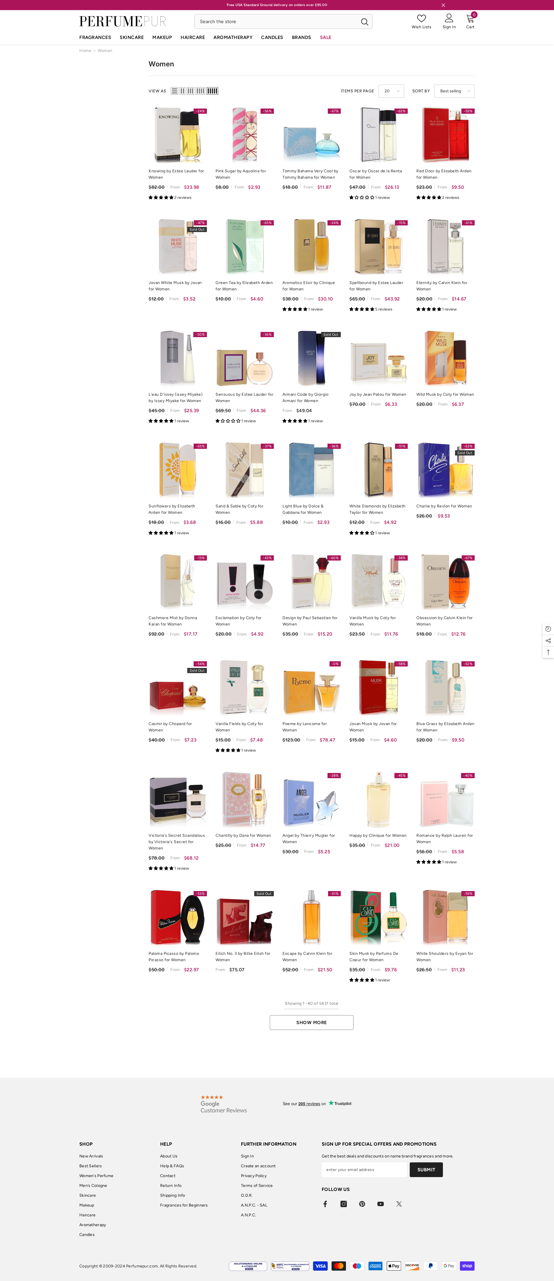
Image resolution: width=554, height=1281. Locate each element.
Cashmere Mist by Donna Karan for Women (173, 621)
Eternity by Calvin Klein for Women (441, 286)
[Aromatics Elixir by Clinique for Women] (311, 247)
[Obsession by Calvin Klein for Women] (445, 582)
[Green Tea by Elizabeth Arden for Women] (245, 247)
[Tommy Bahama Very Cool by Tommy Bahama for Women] (311, 135)
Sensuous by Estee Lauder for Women (245, 397)
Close (443, 5)
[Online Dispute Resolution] (248, 1266)
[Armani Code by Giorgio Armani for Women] (311, 359)
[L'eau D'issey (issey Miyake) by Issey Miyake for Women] (178, 359)
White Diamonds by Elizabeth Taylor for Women (377, 509)
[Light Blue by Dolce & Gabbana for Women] (311, 470)
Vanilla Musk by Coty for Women (372, 621)
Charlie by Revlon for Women (444, 506)
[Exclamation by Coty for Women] (245, 582)
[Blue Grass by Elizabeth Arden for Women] (445, 688)
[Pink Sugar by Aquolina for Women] (245, 135)
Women (105, 50)
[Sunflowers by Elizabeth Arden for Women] (178, 470)
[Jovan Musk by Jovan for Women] (378, 688)
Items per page (357, 91)
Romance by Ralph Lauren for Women (444, 838)
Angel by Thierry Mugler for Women (308, 838)
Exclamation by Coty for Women (239, 621)
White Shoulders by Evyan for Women (444, 956)
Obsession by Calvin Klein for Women (444, 621)
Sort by (421, 91)
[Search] (283, 21)
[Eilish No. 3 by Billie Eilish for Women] (245, 918)
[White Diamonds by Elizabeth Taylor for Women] (378, 470)
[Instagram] (343, 1204)
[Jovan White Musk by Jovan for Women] (178, 247)
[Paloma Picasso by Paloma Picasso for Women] (178, 918)
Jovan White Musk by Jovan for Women (175, 286)
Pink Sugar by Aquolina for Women (241, 174)
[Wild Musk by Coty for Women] (445, 359)
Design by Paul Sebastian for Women (310, 621)
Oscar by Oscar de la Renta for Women (375, 174)
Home (85, 50)
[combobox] (276, 21)
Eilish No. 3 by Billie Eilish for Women (243, 956)
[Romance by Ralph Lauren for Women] (445, 800)
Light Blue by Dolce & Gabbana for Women (303, 509)
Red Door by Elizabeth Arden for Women (444, 174)
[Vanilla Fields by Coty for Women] (245, 688)
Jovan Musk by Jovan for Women (373, 727)
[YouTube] (380, 1204)
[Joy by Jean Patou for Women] (378, 359)
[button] (174, 91)
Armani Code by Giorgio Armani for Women (305, 397)
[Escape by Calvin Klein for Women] (311, 918)
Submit (426, 1169)
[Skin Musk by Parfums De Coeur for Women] (378, 918)
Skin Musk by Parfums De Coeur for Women (373, 956)
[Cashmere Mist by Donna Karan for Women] (178, 582)
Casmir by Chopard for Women (170, 727)
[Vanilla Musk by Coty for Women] (378, 582)
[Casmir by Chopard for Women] (178, 688)
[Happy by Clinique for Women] (378, 800)
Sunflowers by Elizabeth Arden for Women (172, 509)
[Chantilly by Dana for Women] (245, 800)
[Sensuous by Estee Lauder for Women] (245, 359)
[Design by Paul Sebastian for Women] (311, 582)
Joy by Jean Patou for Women (378, 394)
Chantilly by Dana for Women (243, 835)
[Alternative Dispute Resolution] (290, 1266)
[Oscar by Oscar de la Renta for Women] (378, 135)
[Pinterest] (362, 1204)
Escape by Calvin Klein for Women (307, 956)
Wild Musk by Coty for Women (445, 394)
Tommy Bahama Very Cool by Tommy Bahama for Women (310, 174)
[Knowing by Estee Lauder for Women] (178, 135)
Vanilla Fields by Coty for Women (239, 727)
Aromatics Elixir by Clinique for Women (308, 286)
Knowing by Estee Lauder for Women (176, 174)
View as (157, 91)
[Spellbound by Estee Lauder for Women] (378, 247)
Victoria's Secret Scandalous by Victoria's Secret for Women (177, 842)
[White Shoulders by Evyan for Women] (445, 918)
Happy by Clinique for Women (378, 835)
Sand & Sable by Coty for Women (239, 509)
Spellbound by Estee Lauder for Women (376, 286)
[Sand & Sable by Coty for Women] (245, 470)
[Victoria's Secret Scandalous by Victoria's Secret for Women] (178, 800)
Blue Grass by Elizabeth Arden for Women (445, 727)
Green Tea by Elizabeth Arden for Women (244, 286)
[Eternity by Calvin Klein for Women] (445, 247)
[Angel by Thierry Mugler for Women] (311, 800)
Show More (311, 1022)
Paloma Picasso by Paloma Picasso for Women (174, 956)
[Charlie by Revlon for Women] (445, 470)
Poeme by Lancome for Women (304, 727)
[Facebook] (325, 1204)
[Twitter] (399, 1204)
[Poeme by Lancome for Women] (311, 688)
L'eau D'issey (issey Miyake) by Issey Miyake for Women (176, 397)
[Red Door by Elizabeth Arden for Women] (445, 135)
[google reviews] (224, 1103)
